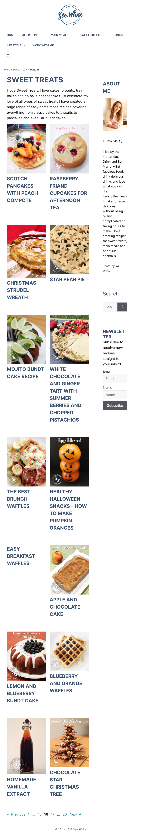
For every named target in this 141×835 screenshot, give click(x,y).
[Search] (122, 307)
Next (76, 814)
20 (65, 814)
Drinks (117, 35)
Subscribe (115, 405)
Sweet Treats (90, 35)
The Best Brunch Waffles (18, 499)
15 (40, 814)
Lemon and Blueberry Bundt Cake (22, 693)
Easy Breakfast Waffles (21, 556)
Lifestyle (14, 45)
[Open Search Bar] (8, 55)
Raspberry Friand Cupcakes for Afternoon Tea (68, 193)
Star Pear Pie (67, 279)
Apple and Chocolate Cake (65, 607)
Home (11, 35)
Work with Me (43, 45)
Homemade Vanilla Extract (21, 787)
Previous (16, 814)
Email (107, 371)
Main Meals (59, 35)
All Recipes (30, 35)
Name (107, 388)
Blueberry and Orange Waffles (66, 683)
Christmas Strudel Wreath (21, 290)
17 (53, 814)
